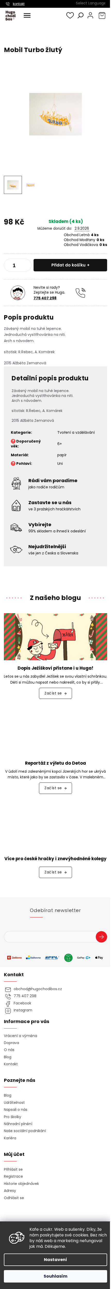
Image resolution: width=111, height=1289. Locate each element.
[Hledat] (80, 15)
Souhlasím (55, 1276)
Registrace (13, 1176)
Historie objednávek (21, 1183)
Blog (7, 1057)
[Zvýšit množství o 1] (25, 266)
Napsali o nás (15, 1109)
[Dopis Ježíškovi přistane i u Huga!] (55, 636)
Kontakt (11, 1064)
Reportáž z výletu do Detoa (55, 763)
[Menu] (27, 15)
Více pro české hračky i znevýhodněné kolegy (55, 858)
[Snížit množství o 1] (10, 266)
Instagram (23, 1010)
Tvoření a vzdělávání (76, 432)
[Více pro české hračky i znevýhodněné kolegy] (55, 826)
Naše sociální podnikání (25, 1130)
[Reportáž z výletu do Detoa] (55, 731)
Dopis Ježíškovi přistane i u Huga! (55, 668)
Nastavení (55, 1260)
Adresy (10, 1190)
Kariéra (10, 1138)
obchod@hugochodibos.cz (38, 989)
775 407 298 (45, 298)
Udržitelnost (14, 1102)
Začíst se (53, 693)
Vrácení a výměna (20, 1035)
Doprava (11, 1042)
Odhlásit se (14, 1198)
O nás (9, 1049)
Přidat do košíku (68, 265)
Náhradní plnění (18, 1123)
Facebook (22, 1003)
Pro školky (12, 1116)
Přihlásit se (103, 938)
